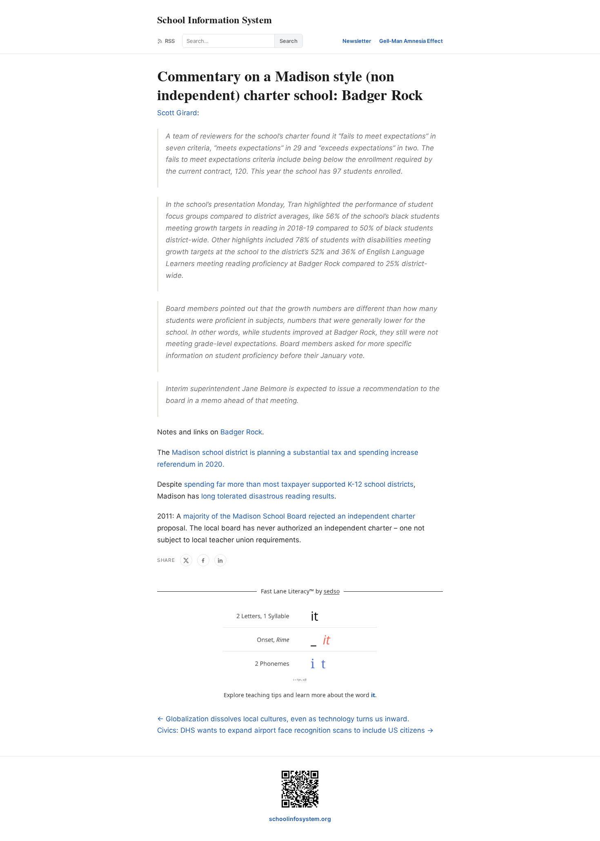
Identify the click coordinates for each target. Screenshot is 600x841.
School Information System (214, 19)
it (373, 695)
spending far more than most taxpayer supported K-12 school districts (298, 484)
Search (289, 41)
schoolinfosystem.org (300, 818)
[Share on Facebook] (203, 560)
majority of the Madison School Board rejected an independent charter (299, 516)
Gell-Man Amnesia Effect (411, 41)
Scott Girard (177, 113)
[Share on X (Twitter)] (186, 560)
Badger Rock (241, 432)
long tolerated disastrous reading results (267, 496)
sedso (332, 591)
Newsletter (356, 41)
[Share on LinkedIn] (220, 560)
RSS (170, 41)
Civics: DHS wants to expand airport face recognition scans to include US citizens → (295, 730)
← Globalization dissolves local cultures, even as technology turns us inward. (283, 719)
